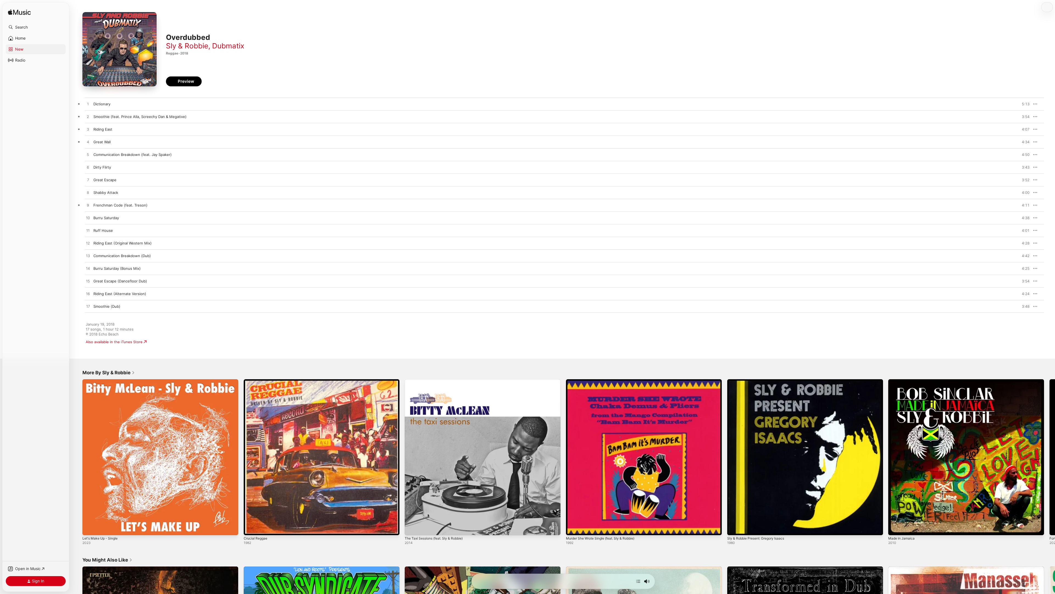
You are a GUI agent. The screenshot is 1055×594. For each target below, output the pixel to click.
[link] (108, 373)
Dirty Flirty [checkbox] (102, 167)
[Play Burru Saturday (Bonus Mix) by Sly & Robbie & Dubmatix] (87, 268)
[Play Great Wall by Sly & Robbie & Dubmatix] (87, 142)
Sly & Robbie (187, 46)
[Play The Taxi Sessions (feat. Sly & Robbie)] (411, 528)
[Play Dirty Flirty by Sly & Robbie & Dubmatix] (87, 167)
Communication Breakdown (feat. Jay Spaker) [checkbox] (132, 154)
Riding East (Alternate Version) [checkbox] (119, 294)
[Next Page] (1049, 457)
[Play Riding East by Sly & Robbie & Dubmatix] (87, 129)
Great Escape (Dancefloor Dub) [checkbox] (120, 281)
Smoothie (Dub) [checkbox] (106, 306)
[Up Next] (638, 581)
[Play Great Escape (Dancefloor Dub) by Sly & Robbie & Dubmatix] (87, 281)
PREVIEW (1023, 104)
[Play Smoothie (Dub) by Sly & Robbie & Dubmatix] (87, 306)
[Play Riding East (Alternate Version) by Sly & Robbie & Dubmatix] (87, 294)
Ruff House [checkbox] (103, 230)
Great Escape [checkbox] (104, 180)
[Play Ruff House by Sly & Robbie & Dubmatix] (87, 230)
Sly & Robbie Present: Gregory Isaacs (759, 381)
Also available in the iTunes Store (114, 342)
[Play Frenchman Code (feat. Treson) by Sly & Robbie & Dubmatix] (87, 205)
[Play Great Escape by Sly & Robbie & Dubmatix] (87, 180)
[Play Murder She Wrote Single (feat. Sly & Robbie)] (573, 528)
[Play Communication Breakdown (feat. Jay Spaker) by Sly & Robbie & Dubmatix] (87, 154)
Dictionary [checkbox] (101, 104)
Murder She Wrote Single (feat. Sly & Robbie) (604, 381)
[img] (19, 12)
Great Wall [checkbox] (102, 142)
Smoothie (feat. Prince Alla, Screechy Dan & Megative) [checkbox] (140, 116)
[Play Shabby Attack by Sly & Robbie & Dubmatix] (87, 192)
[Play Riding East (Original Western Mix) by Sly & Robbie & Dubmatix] (87, 243)
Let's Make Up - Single (101, 381)
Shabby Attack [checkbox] (105, 192)
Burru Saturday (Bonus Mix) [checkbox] (117, 268)
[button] (35, 27)
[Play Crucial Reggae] (250, 528)
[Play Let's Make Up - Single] (89, 528)
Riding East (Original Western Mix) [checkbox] (122, 243)
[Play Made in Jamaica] (895, 528)
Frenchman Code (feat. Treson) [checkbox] (120, 205)
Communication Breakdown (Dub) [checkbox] (122, 256)
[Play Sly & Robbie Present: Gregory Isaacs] (734, 528)
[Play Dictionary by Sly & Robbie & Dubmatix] (87, 104)
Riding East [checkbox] (102, 129)
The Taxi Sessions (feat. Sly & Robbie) (437, 381)
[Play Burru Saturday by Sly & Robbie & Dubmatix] (87, 218)
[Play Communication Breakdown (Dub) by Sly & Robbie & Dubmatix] (87, 256)
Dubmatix (228, 46)
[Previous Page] (77, 457)
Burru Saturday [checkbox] (106, 218)
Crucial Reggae (256, 381)
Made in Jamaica (902, 381)
